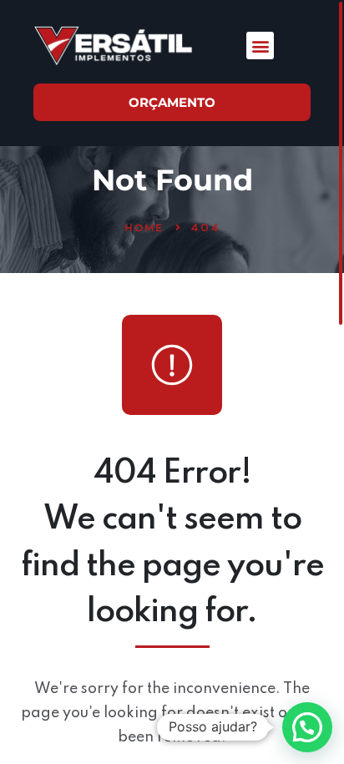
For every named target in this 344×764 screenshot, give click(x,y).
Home (144, 227)
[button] (260, 45)
